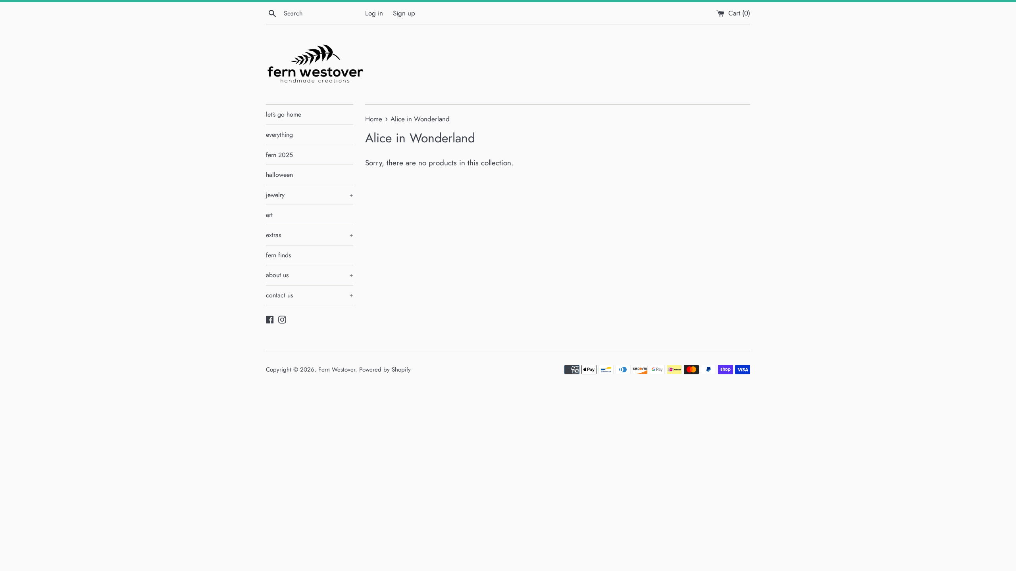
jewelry (309, 194)
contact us (309, 295)
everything (279, 134)
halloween (279, 174)
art (269, 214)
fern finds (278, 255)
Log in (374, 13)
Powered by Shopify (385, 369)
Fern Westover (336, 369)
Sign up (404, 13)
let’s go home (283, 114)
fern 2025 (279, 154)
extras (309, 235)
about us (309, 275)
